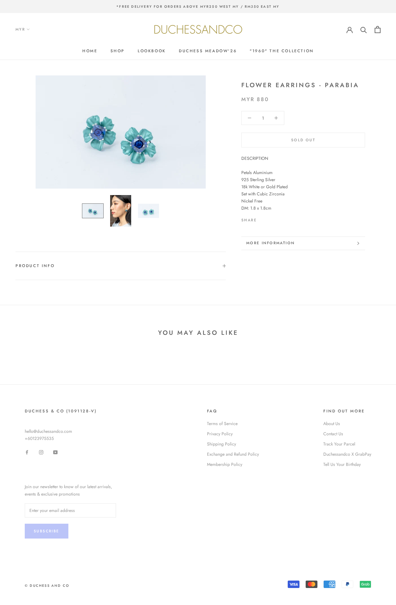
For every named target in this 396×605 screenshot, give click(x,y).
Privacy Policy (220, 434)
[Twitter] (271, 219)
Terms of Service (222, 423)
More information (270, 243)
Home (89, 51)
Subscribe (46, 531)
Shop (117, 51)
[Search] (363, 29)
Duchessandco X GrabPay (347, 454)
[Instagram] (41, 451)
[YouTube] (55, 451)
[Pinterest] (279, 219)
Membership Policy (224, 464)
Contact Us (333, 434)
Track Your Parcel (339, 444)
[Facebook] (263, 219)
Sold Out (303, 140)
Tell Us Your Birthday (342, 464)
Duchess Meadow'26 (208, 51)
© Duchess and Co (47, 585)
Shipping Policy (221, 444)
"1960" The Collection (282, 51)
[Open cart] (378, 29)
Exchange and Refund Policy (233, 454)
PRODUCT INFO (34, 266)
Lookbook (152, 51)
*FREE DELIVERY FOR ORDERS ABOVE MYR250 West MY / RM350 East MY (197, 6)
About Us (331, 423)
